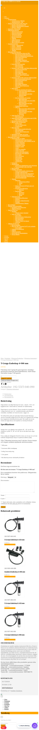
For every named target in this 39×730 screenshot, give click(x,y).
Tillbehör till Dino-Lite (13, 223)
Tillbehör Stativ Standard (21, 213)
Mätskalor (17, 180)
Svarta (20, 183)
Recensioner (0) (8, 397)
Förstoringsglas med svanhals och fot (25, 141)
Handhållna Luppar (20, 145)
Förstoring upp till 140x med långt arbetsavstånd (24, 68)
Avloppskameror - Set (17, 22)
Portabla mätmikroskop (21, 172)
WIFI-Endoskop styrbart (18, 42)
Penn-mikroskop (19, 156)
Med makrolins (15, 127)
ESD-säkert (18, 215)
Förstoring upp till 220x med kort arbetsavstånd (24, 77)
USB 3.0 (17, 107)
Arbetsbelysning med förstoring (23, 140)
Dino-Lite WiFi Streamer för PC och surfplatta (23, 226)
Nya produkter (11, 204)
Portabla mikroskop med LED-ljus (24, 175)
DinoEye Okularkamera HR (19, 25)
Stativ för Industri (16, 214)
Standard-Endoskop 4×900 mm (14, 572)
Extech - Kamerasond (17, 45)
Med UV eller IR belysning (22, 61)
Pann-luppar (18, 154)
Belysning (21, 194)
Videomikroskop (16, 196)
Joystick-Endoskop (17, 35)
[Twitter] (4, 384)
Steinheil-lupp (18, 158)
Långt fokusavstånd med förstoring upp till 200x (24, 118)
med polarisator (23, 92)
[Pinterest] (6, 384)
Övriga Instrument (16, 49)
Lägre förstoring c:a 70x (18, 115)
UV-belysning (18, 126)
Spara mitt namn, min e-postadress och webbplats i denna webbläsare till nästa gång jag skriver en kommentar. (18, 502)
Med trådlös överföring (21, 60)
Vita (20, 184)
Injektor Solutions (16, 691)
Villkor (6, 240)
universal (21, 96)
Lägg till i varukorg (9, 544)
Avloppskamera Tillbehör (18, 21)
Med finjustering (19, 218)
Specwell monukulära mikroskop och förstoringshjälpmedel (24, 177)
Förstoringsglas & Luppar (18, 138)
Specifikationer (8, 395)
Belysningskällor (16, 225)
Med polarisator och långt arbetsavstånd (25, 104)
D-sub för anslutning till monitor (23, 90)
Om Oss (6, 238)
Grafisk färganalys (20, 142)
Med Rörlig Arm (19, 219)
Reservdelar (18, 191)
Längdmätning (15, 164)
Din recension (5, 480)
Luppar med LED (19, 150)
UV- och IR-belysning (20, 125)
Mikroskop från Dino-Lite (14, 52)
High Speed (15, 88)
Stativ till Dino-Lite (13, 210)
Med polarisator (19, 58)
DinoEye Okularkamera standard (20, 26)
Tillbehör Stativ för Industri (22, 221)
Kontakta (6, 237)
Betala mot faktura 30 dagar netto (9, 380)
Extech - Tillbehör (16, 46)
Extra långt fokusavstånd (18, 64)
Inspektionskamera (13, 44)
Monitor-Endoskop (16, 37)
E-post (3, 498)
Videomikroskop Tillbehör (21, 203)
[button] (35, 725)
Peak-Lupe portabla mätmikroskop (24, 171)
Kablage (14, 230)
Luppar (17, 148)
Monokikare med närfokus (22, 153)
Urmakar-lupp (18, 161)
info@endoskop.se (7, 688)
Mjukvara (21, 190)
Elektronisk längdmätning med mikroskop (26, 165)
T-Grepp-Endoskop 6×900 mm (14, 635)
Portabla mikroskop (17, 169)
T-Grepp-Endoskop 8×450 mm (14, 603)
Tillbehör (14, 38)
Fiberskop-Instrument (17, 31)
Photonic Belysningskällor (15, 206)
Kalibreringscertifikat (24, 181)
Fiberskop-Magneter (17, 33)
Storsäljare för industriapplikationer (21, 135)
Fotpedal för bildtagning (18, 229)
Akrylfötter (21, 192)
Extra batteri (18, 227)
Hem (5, 16)
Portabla (17, 202)
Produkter (6, 18)
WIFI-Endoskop (16, 41)
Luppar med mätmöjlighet (21, 152)
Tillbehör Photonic (16, 209)
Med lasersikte (19, 65)
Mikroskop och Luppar (14, 137)
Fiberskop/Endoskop (13, 30)
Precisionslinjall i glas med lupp (23, 167)
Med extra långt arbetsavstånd (27, 108)
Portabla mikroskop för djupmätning (24, 173)
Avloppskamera (12, 19)
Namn (3, 495)
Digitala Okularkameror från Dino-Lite (17, 23)
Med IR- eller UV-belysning (19, 122)
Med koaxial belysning (21, 57)
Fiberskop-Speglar (16, 34)
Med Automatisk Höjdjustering (23, 217)
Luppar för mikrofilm (20, 149)
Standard (14, 211)
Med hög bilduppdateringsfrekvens (24, 56)
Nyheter (6, 236)
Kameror (17, 199)
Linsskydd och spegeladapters (20, 233)
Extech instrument (16, 48)
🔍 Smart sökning (24, 725)
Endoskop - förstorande (14, 29)
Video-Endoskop (16, 39)
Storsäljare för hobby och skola (20, 134)
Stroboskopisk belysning (21, 106)
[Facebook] (2, 384)
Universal (17, 62)
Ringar (20, 195)
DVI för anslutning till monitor (22, 98)
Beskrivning (7, 394)
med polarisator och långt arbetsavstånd (25, 94)
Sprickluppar (18, 157)
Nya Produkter (15, 168)
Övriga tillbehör (16, 234)
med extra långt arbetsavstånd (27, 91)
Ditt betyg (4, 477)
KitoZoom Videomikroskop (22, 200)
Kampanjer (14, 163)
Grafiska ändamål (19, 144)
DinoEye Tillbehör (16, 27)
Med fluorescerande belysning (23, 54)
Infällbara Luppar (19, 146)
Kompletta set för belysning (19, 207)
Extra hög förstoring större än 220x (21, 53)
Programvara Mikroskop (21, 188)
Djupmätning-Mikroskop (21, 198)
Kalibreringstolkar (16, 232)
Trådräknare (18, 160)
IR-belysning (18, 123)
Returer (6, 241)
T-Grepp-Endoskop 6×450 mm (14, 539)
